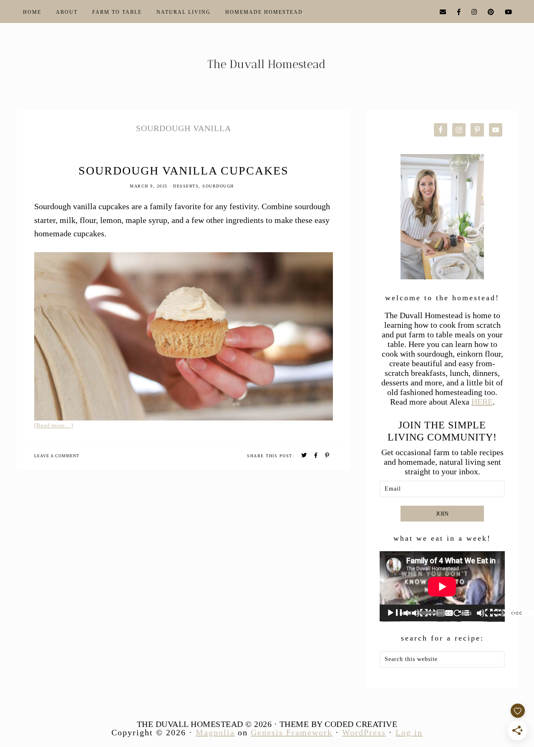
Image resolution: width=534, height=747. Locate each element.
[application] (442, 586)
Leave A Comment (56, 455)
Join (442, 514)
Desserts (186, 186)
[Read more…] (53, 425)
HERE (482, 401)
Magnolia (215, 732)
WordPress (364, 732)
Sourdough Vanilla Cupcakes (183, 170)
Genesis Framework (291, 732)
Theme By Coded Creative (339, 724)
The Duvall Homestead (267, 67)
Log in (409, 732)
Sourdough (218, 186)
